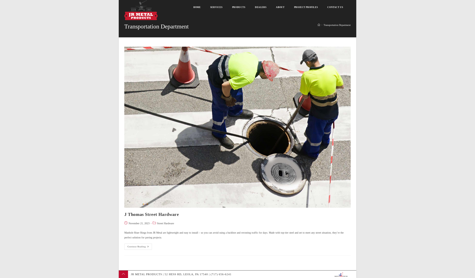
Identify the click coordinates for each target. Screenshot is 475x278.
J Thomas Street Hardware (151, 214)
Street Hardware (165, 223)
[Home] (319, 25)
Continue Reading (139, 246)
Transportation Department (337, 25)
